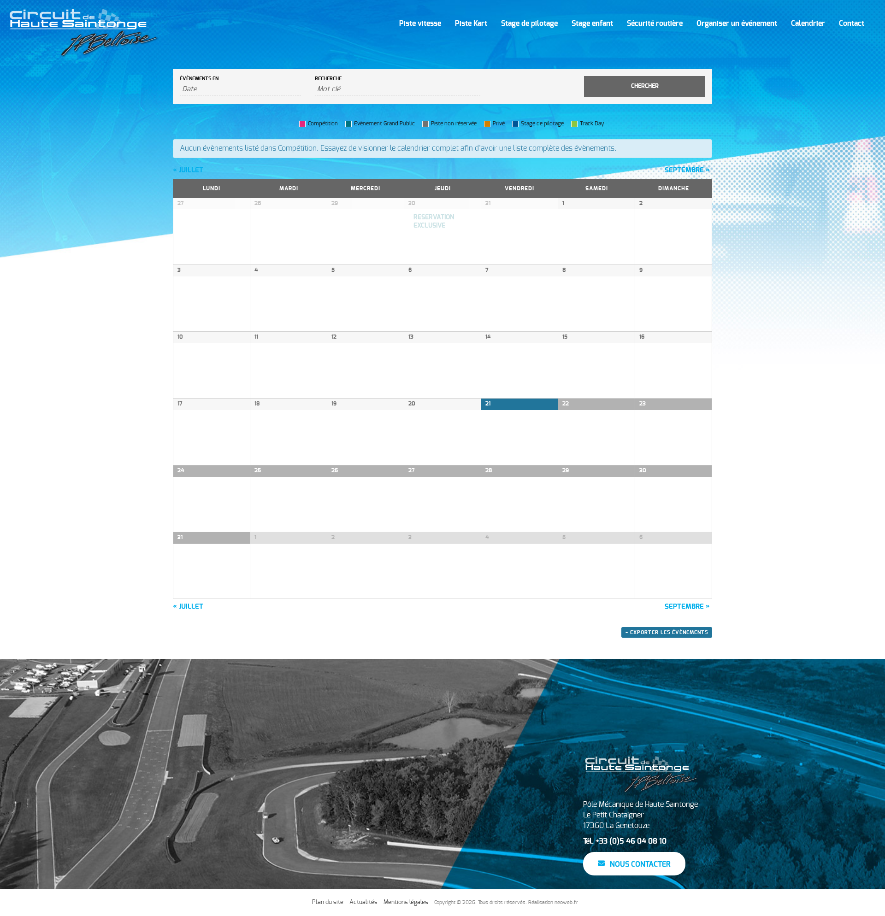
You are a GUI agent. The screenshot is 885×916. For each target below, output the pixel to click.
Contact (851, 23)
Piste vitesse (420, 23)
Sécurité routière (655, 23)
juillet (188, 170)
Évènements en (199, 78)
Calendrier (808, 23)
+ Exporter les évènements (666, 632)
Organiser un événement (736, 23)
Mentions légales (406, 902)
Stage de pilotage (529, 23)
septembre (687, 170)
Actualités (363, 902)
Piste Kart (471, 23)
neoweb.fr (566, 902)
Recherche (328, 78)
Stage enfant (592, 23)
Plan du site (327, 902)
